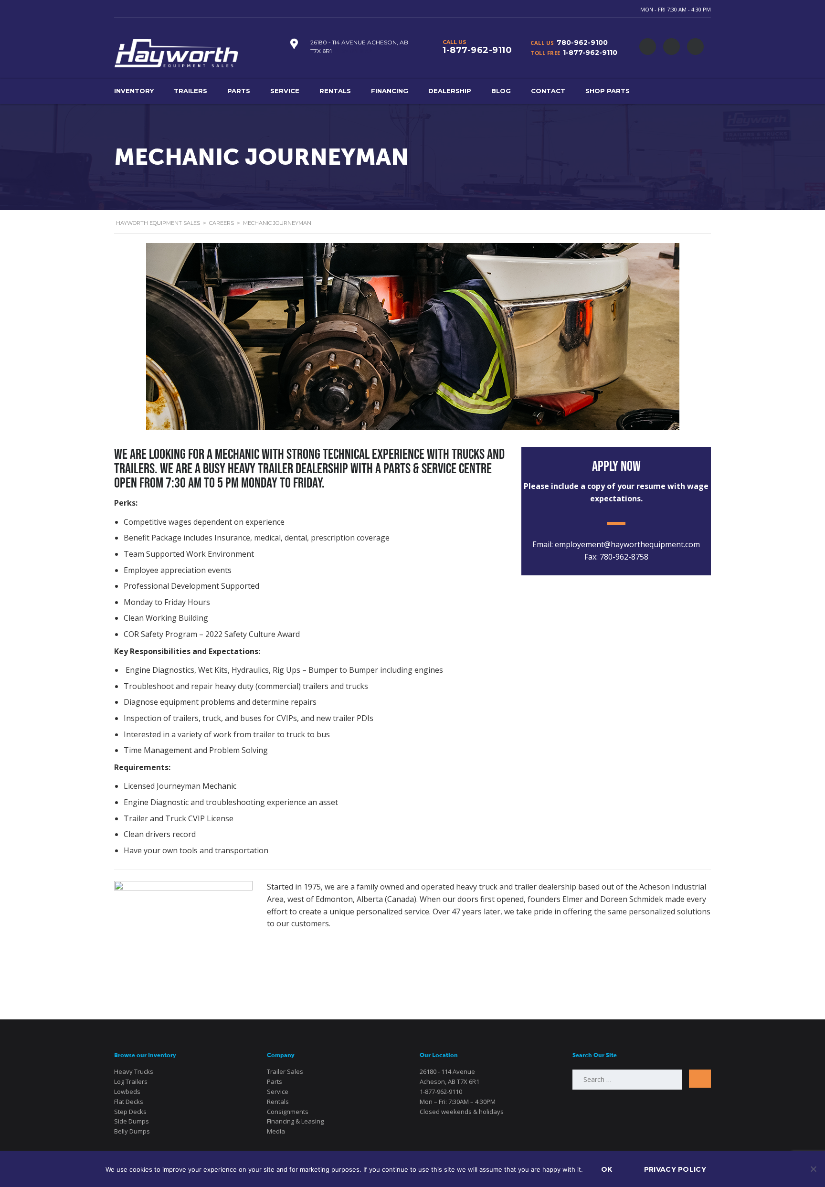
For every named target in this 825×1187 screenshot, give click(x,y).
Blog (501, 91)
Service (284, 91)
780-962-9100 (582, 42)
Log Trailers (131, 1081)
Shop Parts (607, 91)
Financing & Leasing (295, 1121)
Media (276, 1131)
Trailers (190, 91)
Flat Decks (128, 1101)
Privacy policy (675, 1169)
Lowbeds (127, 1091)
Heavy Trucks (133, 1071)
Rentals (335, 91)
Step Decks (130, 1111)
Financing (389, 91)
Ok (607, 1169)
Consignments (287, 1111)
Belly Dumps (132, 1131)
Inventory (134, 91)
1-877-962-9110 (590, 52)
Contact (548, 91)
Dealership (449, 91)
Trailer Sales (285, 1071)
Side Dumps (131, 1121)
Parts (238, 91)
